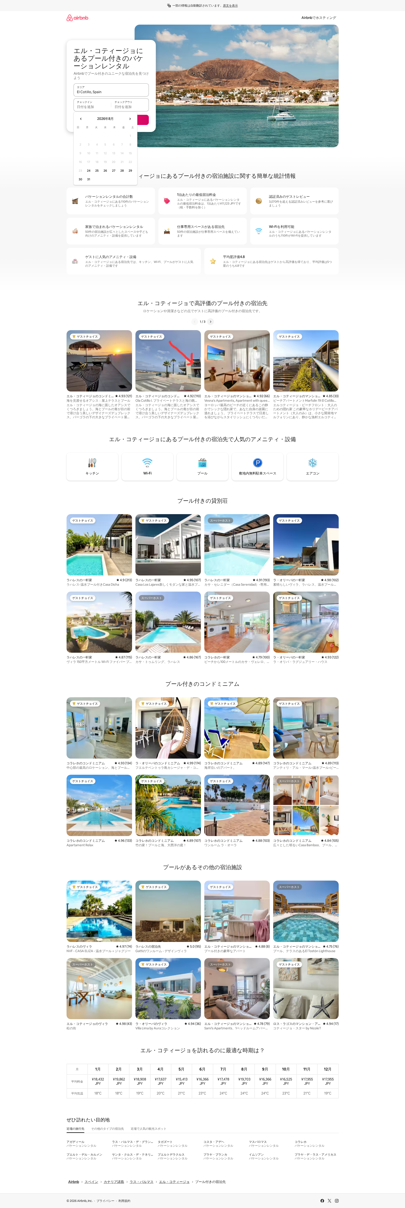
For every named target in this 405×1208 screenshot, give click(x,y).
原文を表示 (230, 5)
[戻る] (194, 321)
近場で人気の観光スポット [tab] (148, 1129)
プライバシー (105, 1201)
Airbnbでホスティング (318, 17)
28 (122, 171)
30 (80, 179)
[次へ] (210, 321)
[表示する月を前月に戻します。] (81, 119)
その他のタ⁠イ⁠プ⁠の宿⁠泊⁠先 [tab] (107, 1129)
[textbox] (92, 106)
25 (97, 171)
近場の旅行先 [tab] (75, 1129)
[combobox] (111, 91)
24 (88, 171)
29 (130, 171)
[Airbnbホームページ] (77, 17)
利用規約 (124, 1201)
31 (88, 179)
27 (113, 171)
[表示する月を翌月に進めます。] (130, 119)
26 (105, 171)
